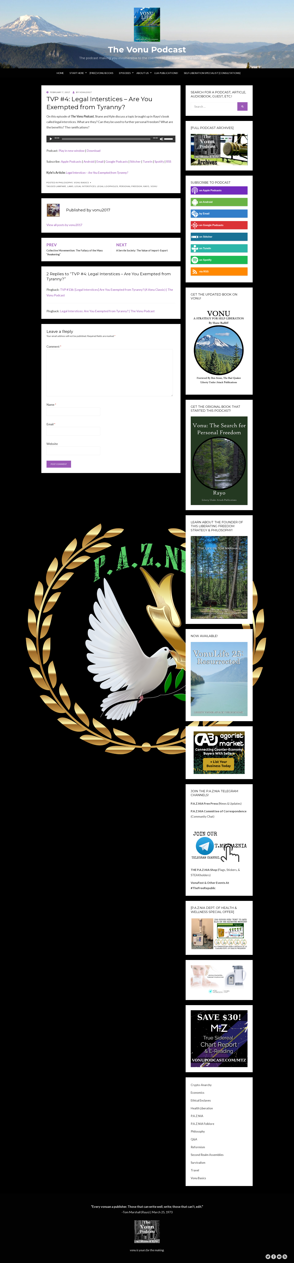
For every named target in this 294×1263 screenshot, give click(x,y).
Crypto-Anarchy (201, 1085)
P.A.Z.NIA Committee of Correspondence (219, 811)
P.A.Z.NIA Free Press (204, 803)
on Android (206, 201)
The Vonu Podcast (147, 50)
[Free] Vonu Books (101, 73)
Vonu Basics (81, 182)
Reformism (198, 1147)
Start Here (77, 73)
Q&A (194, 1139)
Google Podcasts (116, 161)
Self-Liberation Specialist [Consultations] (212, 73)
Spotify (159, 161)
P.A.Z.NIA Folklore (202, 1124)
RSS (168, 161)
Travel (195, 1170)
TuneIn (147, 161)
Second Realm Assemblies (207, 1155)
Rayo (146, 186)
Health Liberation (202, 1108)
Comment (53, 346)
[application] (110, 139)
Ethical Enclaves (201, 1100)
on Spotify (205, 259)
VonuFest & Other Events (208, 883)
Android (89, 161)
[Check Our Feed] (285, 1256)
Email (99, 161)
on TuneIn (205, 248)
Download (93, 150)
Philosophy (66, 182)
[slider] (169, 139)
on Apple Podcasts (210, 190)
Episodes (125, 73)
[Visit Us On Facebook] (273, 1256)
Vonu (154, 186)
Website (52, 444)
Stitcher (135, 161)
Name (51, 404)
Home (60, 73)
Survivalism (198, 1162)
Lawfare (61, 186)
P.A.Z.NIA (197, 1116)
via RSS (204, 271)
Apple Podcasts (71, 161)
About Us (142, 73)
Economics (197, 1092)
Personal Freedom (130, 186)
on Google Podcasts (211, 225)
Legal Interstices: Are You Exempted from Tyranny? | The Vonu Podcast (107, 311)
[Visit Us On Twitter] (268, 1256)
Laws (70, 186)
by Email (204, 213)
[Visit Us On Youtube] (279, 1256)
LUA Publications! (166, 73)
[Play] (51, 139)
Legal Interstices (85, 186)
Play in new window (72, 150)
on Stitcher (205, 236)
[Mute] (161, 139)
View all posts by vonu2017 (64, 225)
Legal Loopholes (107, 186)
